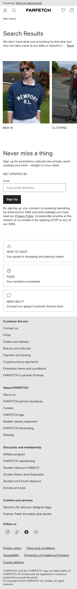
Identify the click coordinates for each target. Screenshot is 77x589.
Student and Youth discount (22, 481)
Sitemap (8, 434)
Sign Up (12, 199)
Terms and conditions (40, 548)
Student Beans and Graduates (23, 474)
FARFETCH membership (19, 460)
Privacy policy (12, 548)
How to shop (17, 251)
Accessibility (11, 555)
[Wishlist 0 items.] (63, 10)
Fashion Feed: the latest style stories (27, 513)
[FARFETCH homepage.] (38, 10)
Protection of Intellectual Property (46, 555)
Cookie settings (13, 562)
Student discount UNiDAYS (21, 467)
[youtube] (36, 532)
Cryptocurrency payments (20, 361)
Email (6, 181)
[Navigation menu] (5, 10)
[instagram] (7, 532)
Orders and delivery (16, 341)
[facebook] (26, 532)
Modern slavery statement (20, 421)
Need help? (15, 301)
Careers (8, 407)
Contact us (10, 328)
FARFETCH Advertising (18, 428)
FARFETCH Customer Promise (23, 375)
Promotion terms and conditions (24, 368)
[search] (13, 10)
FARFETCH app (13, 414)
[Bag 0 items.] (72, 10)
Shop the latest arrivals (29, 3)
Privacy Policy (24, 216)
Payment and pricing (17, 355)
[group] (26, 97)
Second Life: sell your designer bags (27, 507)
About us (9, 394)
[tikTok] (17, 532)
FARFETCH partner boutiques (23, 401)
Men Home (9, 18)
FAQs (11, 276)
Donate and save (14, 487)
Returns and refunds (17, 348)
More (70, 45)
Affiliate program (14, 454)
